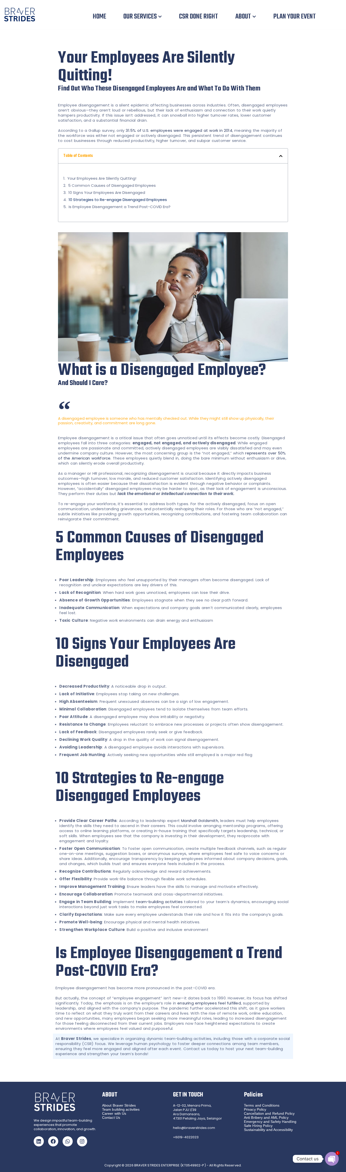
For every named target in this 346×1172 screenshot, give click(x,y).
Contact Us (111, 1117)
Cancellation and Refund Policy (269, 1113)
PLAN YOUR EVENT (294, 16)
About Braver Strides (119, 1105)
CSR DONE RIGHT (198, 16)
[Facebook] (53, 1141)
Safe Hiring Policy (258, 1126)
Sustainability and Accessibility (268, 1130)
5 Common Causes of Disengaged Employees (112, 185)
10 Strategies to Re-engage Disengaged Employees (118, 199)
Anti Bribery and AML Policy (266, 1117)
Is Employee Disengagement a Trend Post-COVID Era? (119, 207)
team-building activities (159, 901)
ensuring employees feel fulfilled (209, 1003)
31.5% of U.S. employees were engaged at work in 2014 (179, 130)
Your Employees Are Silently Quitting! (101, 178)
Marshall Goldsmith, (200, 820)
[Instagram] (82, 1141)
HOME (99, 16)
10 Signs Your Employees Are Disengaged (106, 192)
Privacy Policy (255, 1109)
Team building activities (121, 1109)
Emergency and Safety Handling (270, 1122)
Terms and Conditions (261, 1105)
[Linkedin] (39, 1141)
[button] (160, 17)
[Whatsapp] (68, 1141)
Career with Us (114, 1113)
